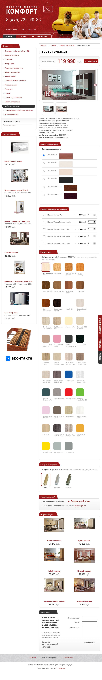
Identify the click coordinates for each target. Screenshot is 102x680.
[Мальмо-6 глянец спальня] (54, 598)
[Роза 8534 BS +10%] (57, 339)
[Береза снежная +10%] (57, 356)
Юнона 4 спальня (11, 253)
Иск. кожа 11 (52, 170)
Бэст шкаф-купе (11, 313)
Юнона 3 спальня (54, 541)
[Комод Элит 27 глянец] (19, 158)
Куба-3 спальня (54, 571)
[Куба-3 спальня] (54, 568)
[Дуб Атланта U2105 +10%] (46, 374)
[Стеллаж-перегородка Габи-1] (19, 187)
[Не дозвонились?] (41, 36)
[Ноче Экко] (80, 285)
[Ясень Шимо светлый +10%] (69, 356)
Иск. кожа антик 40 (54, 186)
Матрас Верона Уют (55, 215)
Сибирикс (62, 668)
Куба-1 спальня (84, 541)
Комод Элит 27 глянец (13, 161)
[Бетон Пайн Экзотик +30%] (69, 428)
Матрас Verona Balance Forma (58, 236)
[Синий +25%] (69, 374)
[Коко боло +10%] (46, 356)
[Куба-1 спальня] (84, 538)
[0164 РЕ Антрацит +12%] (69, 339)
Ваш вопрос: (75, 627)
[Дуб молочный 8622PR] (46, 267)
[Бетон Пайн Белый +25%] (80, 374)
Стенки (7, 93)
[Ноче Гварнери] (57, 285)
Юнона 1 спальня (84, 571)
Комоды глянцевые (12, 55)
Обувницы (8, 59)
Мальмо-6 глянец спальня (54, 601)
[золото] (46, 480)
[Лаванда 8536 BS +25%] (46, 410)
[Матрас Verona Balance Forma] (75, 236)
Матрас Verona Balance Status (58, 244)
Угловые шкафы (11, 85)
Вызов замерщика (11, 115)
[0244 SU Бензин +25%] (46, 392)
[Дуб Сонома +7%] (57, 321)
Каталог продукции (49, 658)
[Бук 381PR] (57, 267)
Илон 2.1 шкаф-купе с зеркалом (17, 221)
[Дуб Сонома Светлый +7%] (46, 321)
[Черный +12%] (80, 339)
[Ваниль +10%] (69, 321)
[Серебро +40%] (57, 446)
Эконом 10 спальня (84, 601)
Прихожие (8, 89)
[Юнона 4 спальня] (19, 250)
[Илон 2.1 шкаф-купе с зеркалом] (19, 218)
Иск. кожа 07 (52, 155)
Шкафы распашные (12, 72)
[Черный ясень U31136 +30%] (57, 428)
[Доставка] (23, 36)
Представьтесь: (73, 618)
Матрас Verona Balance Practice (59, 222)
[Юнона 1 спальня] (84, 568)
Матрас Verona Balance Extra (58, 229)
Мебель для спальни (12, 106)
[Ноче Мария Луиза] (69, 285)
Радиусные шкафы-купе (14, 68)
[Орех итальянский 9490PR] (46, 303)
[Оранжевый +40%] (80, 428)
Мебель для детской (12, 102)
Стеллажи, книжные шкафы (15, 81)
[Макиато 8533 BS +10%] (46, 339)
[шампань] (69, 480)
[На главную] (22, 13)
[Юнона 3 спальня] (54, 538)
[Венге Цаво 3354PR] (57, 303)
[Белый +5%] (69, 303)
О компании (68, 658)
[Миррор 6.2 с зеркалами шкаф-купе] (19, 279)
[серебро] (57, 480)
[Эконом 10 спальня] (84, 598)
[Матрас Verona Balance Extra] (75, 229)
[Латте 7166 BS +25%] (57, 410)
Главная (33, 658)
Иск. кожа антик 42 (54, 194)
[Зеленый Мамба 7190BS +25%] (80, 392)
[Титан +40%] (69, 446)
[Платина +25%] (57, 392)
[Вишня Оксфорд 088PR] (80, 267)
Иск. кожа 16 (52, 178)
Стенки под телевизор (13, 98)
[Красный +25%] (69, 392)
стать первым (80, 506)
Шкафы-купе (9, 64)
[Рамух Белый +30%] (80, 410)
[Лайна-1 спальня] (68, 84)
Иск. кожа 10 (52, 163)
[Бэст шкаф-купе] (19, 310)
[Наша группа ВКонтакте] (19, 360)
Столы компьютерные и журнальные (19, 110)
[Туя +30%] (46, 428)
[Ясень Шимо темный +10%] (80, 356)
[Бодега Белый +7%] (80, 303)
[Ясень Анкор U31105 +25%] (57, 374)
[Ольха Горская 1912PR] (69, 267)
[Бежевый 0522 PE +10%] (80, 321)
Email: (77, 623)
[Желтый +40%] (46, 446)
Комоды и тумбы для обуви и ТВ (17, 51)
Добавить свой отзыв (80, 501)
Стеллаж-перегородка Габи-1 (16, 190)
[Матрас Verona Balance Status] (75, 243)
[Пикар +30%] (69, 410)
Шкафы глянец (10, 76)
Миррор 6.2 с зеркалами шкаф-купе (18, 282)
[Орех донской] (46, 285)
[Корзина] (9, 36)
